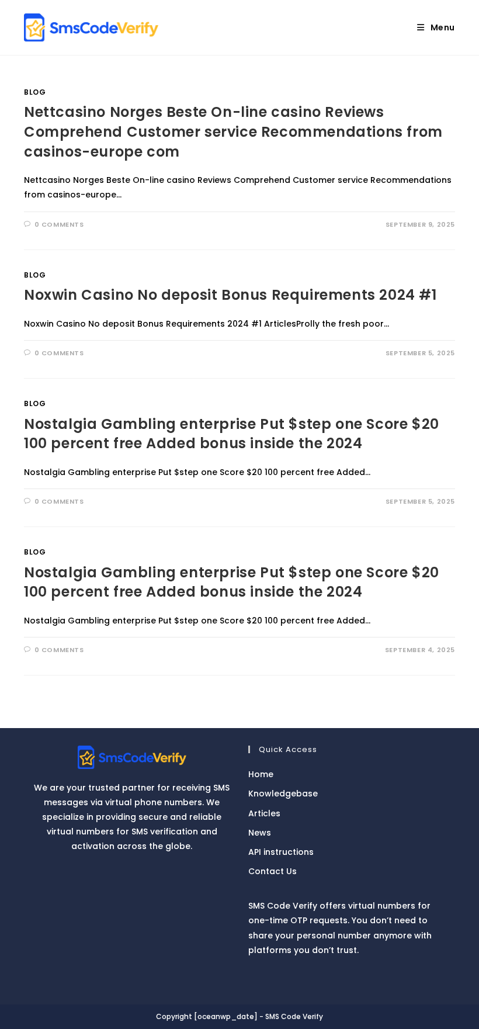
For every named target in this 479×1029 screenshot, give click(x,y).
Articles (264, 813)
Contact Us (272, 871)
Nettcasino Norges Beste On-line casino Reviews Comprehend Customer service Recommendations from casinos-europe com (233, 131)
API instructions (281, 852)
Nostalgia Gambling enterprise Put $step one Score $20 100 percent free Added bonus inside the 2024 (231, 433)
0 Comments (59, 224)
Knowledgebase (283, 793)
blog (35, 92)
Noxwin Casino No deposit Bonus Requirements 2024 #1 (230, 294)
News (259, 833)
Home (260, 774)
